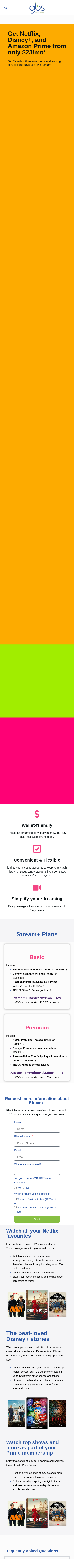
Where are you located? (27, 1164)
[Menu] (68, 7)
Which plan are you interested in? (32, 1193)
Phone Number (22, 1136)
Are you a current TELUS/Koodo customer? (32, 1180)
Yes (19, 1187)
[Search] (5, 8)
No (27, 1187)
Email (17, 1150)
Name (17, 1122)
